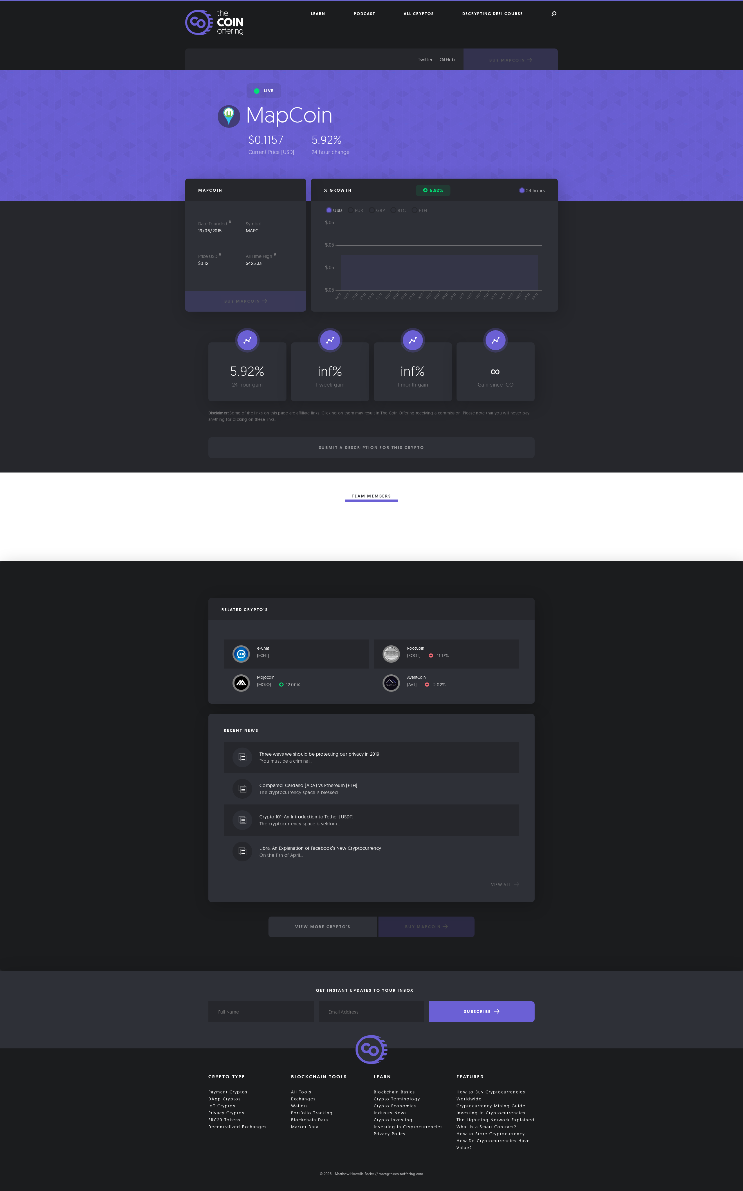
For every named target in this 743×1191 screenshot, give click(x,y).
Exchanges (303, 1099)
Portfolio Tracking (312, 1112)
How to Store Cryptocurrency (491, 1133)
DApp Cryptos (224, 1099)
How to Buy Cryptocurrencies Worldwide (491, 1095)
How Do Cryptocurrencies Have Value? (493, 1144)
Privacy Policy (390, 1133)
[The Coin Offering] (371, 1050)
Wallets (299, 1106)
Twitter (425, 59)
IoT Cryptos (221, 1106)
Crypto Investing (393, 1119)
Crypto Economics (395, 1106)
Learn (318, 13)
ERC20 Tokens (224, 1119)
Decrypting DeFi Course (492, 13)
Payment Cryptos (228, 1092)
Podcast (364, 13)
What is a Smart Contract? (487, 1126)
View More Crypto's (323, 926)
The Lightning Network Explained (496, 1119)
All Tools (301, 1092)
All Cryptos (419, 13)
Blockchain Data (309, 1119)
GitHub (447, 59)
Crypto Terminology (397, 1099)
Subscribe (478, 1011)
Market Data (305, 1126)
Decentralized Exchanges (237, 1126)
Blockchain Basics (394, 1092)
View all (502, 884)
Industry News (390, 1112)
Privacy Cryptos (226, 1112)
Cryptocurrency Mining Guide (491, 1106)
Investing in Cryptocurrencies (408, 1126)
